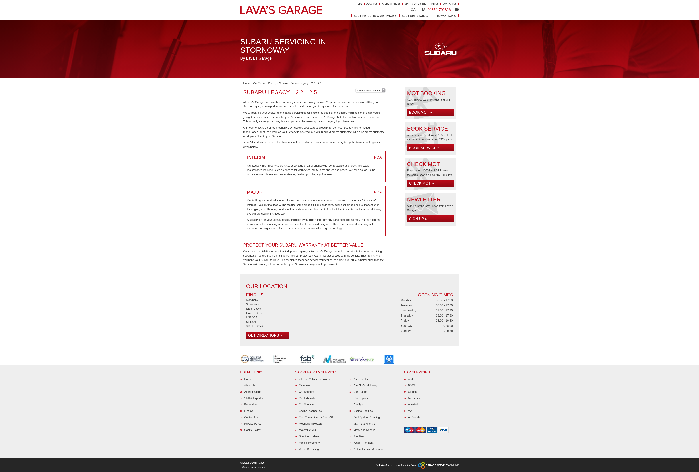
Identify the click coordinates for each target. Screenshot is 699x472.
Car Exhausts (307, 398)
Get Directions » (265, 335)
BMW (411, 385)
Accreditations (391, 4)
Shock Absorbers (309, 436)
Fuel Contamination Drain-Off (316, 417)
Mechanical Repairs (311, 423)
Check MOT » (421, 183)
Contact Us (450, 4)
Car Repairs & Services (375, 15)
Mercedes (414, 398)
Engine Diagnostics (310, 410)
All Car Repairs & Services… (371, 449)
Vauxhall (413, 404)
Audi (410, 379)
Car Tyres (359, 404)
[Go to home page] (281, 10)
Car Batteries (307, 391)
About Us (372, 4)
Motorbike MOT (308, 430)
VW (410, 410)
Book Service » (424, 148)
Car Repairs (361, 398)
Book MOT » (420, 112)
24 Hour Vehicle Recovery (314, 379)
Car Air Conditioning (365, 385)
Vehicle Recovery (309, 442)
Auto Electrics (362, 379)
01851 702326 (431, 9)
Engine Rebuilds (363, 410)
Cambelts (304, 385)
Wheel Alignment (363, 442)
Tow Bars (359, 436)
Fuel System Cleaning (367, 417)
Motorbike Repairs (364, 430)
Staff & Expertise (415, 4)
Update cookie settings (253, 467)
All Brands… (415, 417)
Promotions (444, 15)
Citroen (412, 391)
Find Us (434, 4)
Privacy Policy (252, 423)
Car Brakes (360, 391)
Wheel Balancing (309, 449)
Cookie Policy (252, 430)
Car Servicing (415, 15)
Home (359, 4)
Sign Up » (418, 219)
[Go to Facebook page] (457, 9)
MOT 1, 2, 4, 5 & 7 (364, 423)
